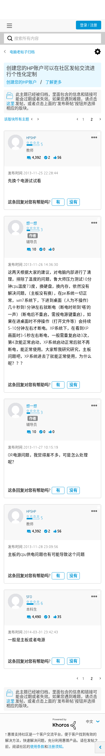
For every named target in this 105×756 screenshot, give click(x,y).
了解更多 (53, 82)
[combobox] (52, 38)
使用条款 (37, 746)
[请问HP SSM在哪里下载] (32, 119)
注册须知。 (57, 746)
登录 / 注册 (88, 25)
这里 (10, 103)
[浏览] (8, 25)
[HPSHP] (15, 142)
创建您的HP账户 (21, 82)
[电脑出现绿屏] (37, 119)
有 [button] (58, 202)
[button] (94, 137)
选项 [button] (97, 52)
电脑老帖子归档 (22, 52)
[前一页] (77, 119)
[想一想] (15, 227)
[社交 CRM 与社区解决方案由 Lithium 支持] (64, 723)
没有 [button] (73, 202)
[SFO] (15, 601)
